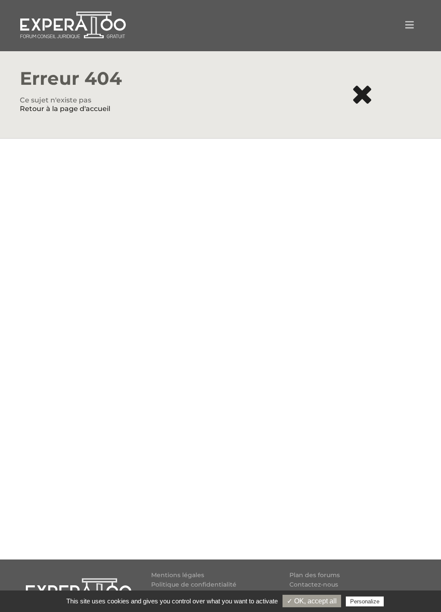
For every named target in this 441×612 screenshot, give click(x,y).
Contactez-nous (313, 584)
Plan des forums (314, 575)
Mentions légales (177, 575)
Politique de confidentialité (193, 584)
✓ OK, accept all (312, 601)
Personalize (364, 601)
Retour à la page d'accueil (65, 109)
